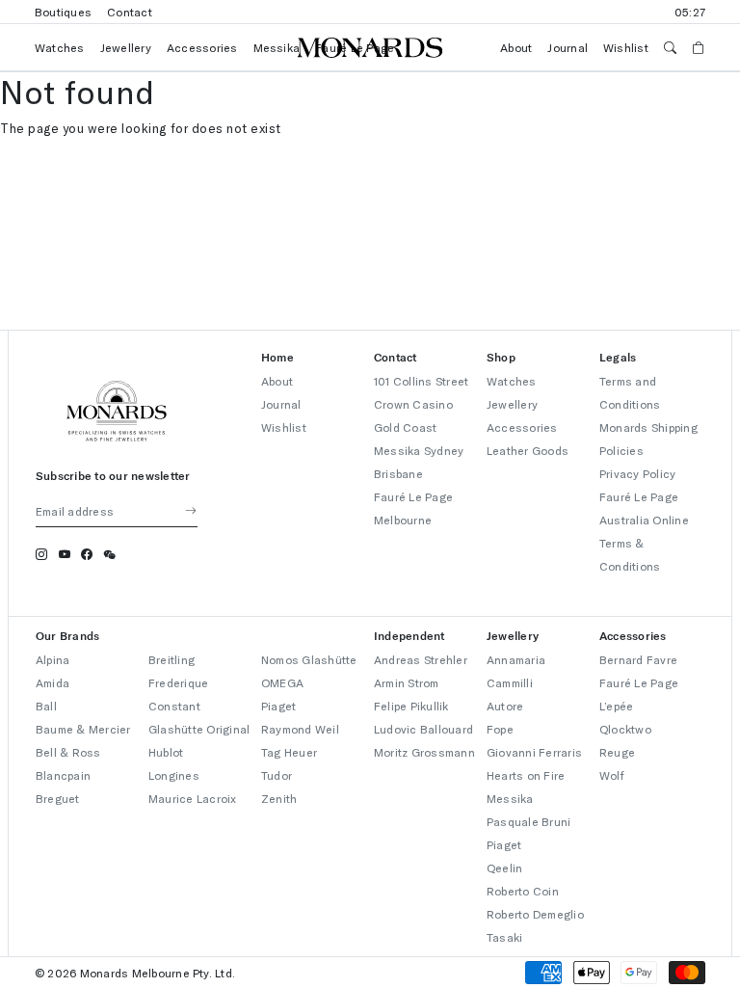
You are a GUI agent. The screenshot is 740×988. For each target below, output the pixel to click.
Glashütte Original (199, 728)
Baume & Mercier (83, 728)
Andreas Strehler (420, 659)
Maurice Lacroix (192, 798)
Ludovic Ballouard (423, 728)
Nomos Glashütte (309, 659)
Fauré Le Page (638, 682)
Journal (567, 47)
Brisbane (398, 473)
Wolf (611, 775)
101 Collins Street (421, 380)
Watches (60, 47)
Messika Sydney (418, 450)
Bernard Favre (638, 659)
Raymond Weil (300, 728)
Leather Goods (527, 450)
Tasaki (504, 937)
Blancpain (63, 775)
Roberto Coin (523, 890)
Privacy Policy (637, 473)
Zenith (279, 798)
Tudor (276, 775)
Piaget (278, 705)
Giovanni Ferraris (534, 752)
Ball (46, 705)
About (516, 47)
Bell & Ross (68, 752)
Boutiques (63, 11)
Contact (129, 11)
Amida (52, 682)
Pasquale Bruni (528, 821)
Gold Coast (405, 427)
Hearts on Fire (526, 775)
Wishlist (625, 47)
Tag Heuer (289, 752)
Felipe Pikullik (411, 705)
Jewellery (125, 47)
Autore (505, 705)
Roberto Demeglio (535, 914)
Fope (500, 728)
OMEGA (282, 682)
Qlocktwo (625, 728)
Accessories (202, 47)
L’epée (616, 705)
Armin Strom (406, 682)
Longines (173, 775)
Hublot (165, 752)
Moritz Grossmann (424, 752)
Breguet (58, 798)
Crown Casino (413, 404)
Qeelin (504, 867)
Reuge (617, 752)
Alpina (52, 659)
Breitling (171, 659)
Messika (277, 47)
